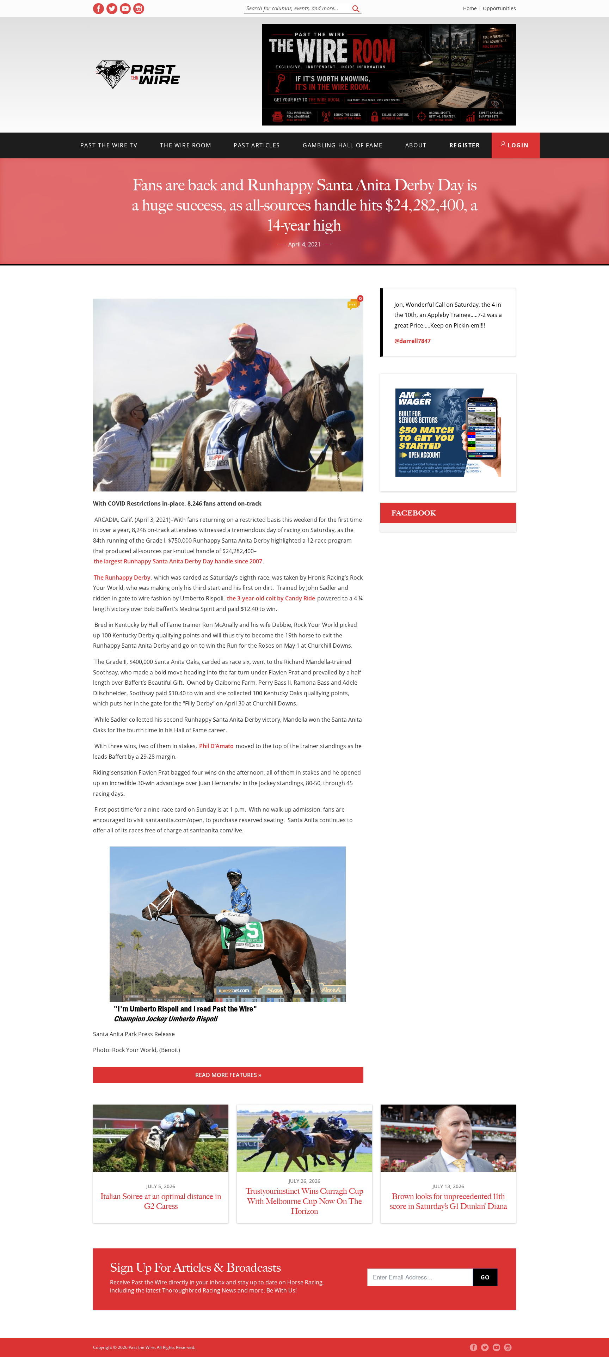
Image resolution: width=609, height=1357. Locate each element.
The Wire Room (185, 145)
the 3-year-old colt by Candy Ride (271, 598)
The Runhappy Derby (122, 577)
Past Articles (257, 145)
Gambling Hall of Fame (343, 145)
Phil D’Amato (216, 746)
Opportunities (499, 8)
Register (464, 145)
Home (470, 8)
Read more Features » (228, 1075)
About (416, 145)
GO (485, 1277)
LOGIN (517, 145)
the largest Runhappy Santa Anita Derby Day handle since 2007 (178, 561)
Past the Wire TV (109, 145)
